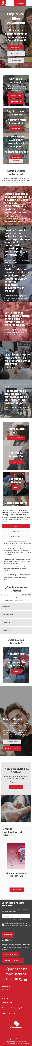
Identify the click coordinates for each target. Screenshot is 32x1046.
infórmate (16, 129)
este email (25, 923)
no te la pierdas (16, 438)
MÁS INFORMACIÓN (12, 742)
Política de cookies (19, 1041)
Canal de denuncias (23, 1043)
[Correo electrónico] (16, 916)
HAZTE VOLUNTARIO (11, 748)
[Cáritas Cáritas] (3, 3)
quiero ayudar (16, 102)
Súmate (16, 671)
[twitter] (6, 979)
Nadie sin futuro (7, 986)
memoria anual (16, 54)
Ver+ (16, 488)
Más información (10, 954)
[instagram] (21, 979)
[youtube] (16, 979)
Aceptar (16, 526)
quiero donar (16, 47)
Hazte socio (20, 3)
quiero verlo (16, 462)
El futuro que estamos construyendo (16, 874)
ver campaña (16, 60)
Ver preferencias (16, 536)
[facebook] (11, 979)
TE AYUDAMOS (16, 787)
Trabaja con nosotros (12, 960)
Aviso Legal (18, 925)
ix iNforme (16, 157)
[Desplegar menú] (29, 3)
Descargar (17, 889)
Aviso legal (9, 1041)
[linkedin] (25, 979)
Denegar (16, 531)
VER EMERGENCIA (16, 95)
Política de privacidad (9, 1043)
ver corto (16, 161)
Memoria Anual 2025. (21, 600)
